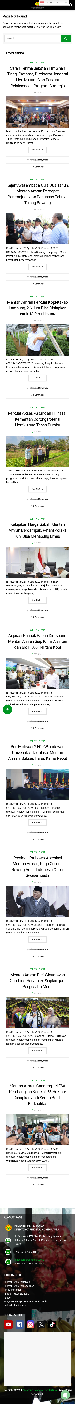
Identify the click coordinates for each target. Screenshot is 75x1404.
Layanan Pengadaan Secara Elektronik (26, 1301)
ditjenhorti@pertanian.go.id (29, 1259)
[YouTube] (8, 1324)
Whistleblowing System (17, 1305)
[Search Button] (66, 38)
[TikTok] (52, 1324)
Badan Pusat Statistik (17, 1293)
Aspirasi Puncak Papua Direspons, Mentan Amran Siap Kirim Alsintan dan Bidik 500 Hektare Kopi (37, 641)
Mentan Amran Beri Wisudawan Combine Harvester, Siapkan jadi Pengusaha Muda (37, 980)
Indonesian (51, 2)
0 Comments (38, 167)
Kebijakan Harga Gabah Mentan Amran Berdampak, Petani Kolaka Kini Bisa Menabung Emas (37, 530)
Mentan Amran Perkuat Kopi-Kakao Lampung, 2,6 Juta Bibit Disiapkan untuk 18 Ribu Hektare (37, 308)
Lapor (8, 1297)
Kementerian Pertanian (17, 1282)
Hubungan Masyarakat (38, 160)
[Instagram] (30, 1324)
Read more (37, 150)
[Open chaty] (65, 1395)
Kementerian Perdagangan (19, 1286)
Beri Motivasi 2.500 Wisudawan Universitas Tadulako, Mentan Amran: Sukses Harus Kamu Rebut (37, 752)
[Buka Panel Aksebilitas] (7, 709)
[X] (41, 1324)
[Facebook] (20, 1324)
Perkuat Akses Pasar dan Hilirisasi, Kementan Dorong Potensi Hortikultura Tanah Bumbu (37, 419)
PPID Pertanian (13, 1289)
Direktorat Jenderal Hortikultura (39, 1390)
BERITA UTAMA (37, 63)
